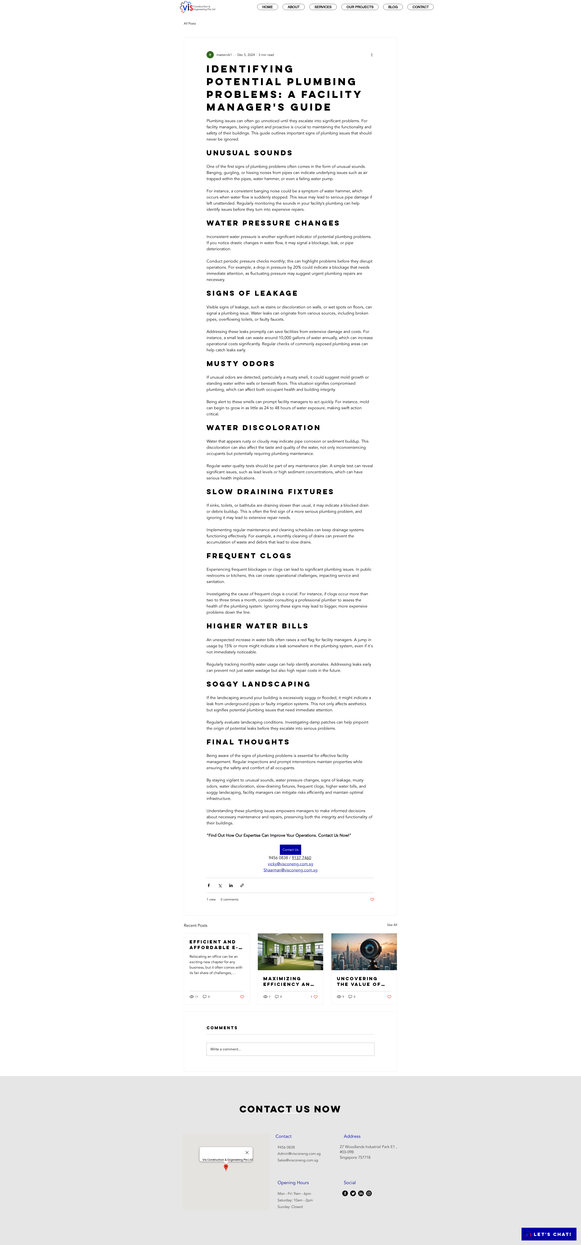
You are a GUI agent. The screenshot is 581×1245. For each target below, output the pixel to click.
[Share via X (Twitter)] (220, 885)
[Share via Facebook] (209, 885)
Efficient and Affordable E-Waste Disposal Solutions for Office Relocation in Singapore (217, 944)
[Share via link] (242, 885)
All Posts (190, 23)
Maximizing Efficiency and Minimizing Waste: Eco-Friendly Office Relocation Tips (290, 981)
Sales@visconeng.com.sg (298, 1160)
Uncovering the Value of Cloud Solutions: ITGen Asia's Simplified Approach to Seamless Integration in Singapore (362, 981)
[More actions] (371, 54)
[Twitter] (353, 1193)
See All (392, 925)
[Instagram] (369, 1193)
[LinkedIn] (361, 1193)
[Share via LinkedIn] (231, 885)
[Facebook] (345, 1193)
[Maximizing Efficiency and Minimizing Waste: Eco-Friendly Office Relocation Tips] (290, 951)
